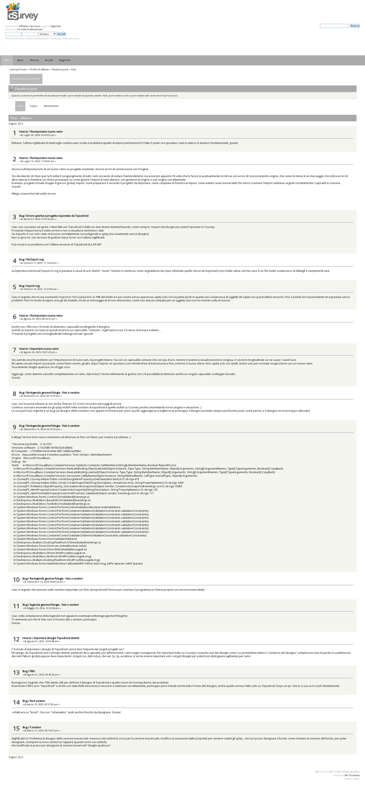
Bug (21, 216)
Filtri (32, 671)
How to (23, 131)
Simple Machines (351, 771)
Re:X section (37, 701)
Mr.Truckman (352, 775)
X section (35, 727)
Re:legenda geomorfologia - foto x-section (53, 392)
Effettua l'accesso (29, 26)
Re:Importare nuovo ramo (46, 131)
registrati (55, 26)
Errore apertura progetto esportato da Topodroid (57, 216)
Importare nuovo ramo (44, 349)
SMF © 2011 (334, 771)
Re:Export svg (35, 259)
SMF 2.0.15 (321, 771)
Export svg (32, 286)
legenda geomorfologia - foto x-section (54, 604)
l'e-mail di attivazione (29, 29)
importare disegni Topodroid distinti (56, 638)
